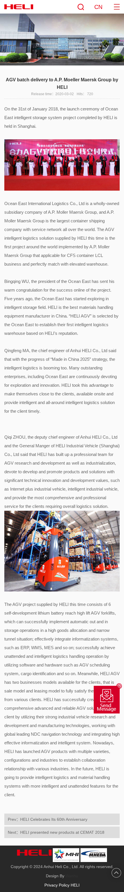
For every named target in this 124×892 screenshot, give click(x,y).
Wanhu (71, 876)
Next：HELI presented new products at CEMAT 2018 (56, 832)
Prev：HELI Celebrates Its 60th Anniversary (47, 819)
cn (98, 7)
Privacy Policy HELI (62, 885)
